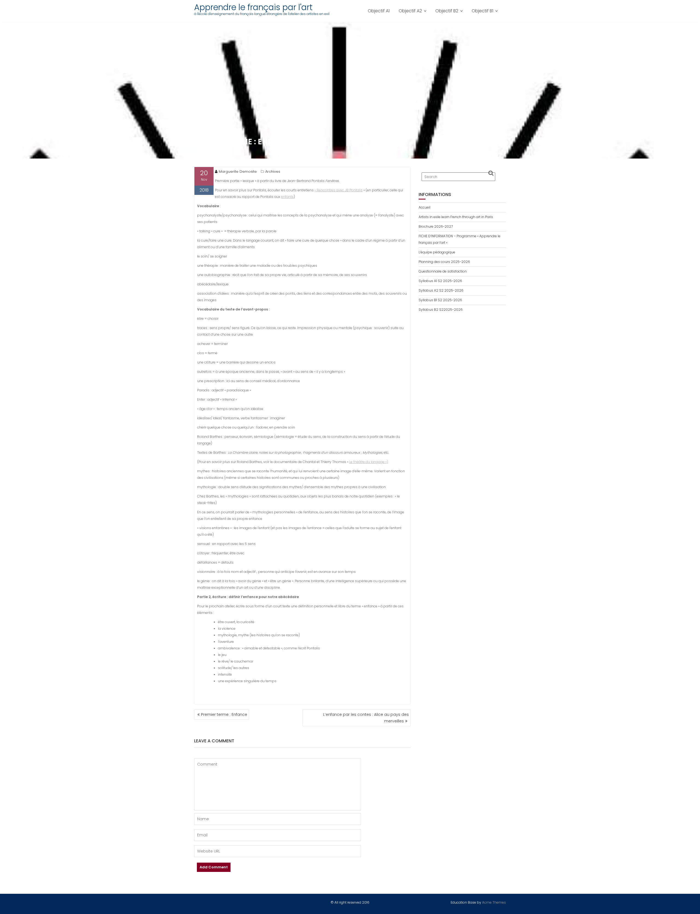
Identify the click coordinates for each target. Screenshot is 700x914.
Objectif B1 (482, 11)
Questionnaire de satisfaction (443, 271)
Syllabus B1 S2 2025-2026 (440, 300)
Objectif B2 (446, 11)
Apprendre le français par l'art (253, 7)
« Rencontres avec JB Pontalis (338, 190)
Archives (272, 171)
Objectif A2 (410, 11)
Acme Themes (494, 902)
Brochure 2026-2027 (436, 226)
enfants (287, 196)
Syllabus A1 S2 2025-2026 (440, 281)
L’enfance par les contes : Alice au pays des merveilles (366, 718)
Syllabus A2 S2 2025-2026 (441, 290)
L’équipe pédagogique (437, 252)
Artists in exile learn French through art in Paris (456, 217)
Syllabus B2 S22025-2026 (441, 309)
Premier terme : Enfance (224, 714)
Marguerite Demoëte (238, 171)
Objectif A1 (379, 11)
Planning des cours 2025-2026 (444, 261)
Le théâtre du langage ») (368, 461)
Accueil (424, 207)
